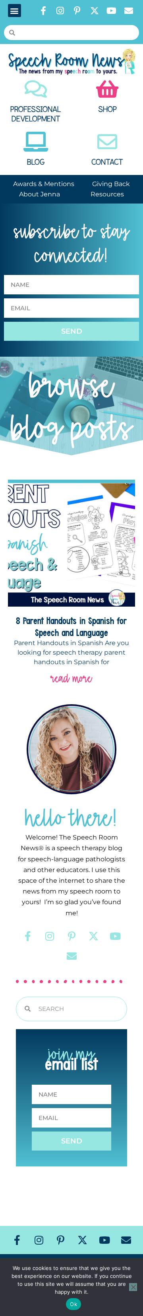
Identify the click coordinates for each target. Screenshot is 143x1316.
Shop (107, 109)
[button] (14, 10)
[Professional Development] (36, 89)
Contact (107, 162)
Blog (35, 162)
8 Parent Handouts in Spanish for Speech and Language (71, 626)
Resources (107, 194)
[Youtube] (111, 10)
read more (71, 678)
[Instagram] (60, 10)
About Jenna (39, 194)
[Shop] (107, 89)
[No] (133, 1287)
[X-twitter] (94, 10)
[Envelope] (128, 10)
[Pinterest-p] (77, 10)
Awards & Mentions (43, 184)
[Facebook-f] (43, 10)
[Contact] (107, 142)
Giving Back (111, 184)
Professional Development (35, 114)
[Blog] (36, 142)
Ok (73, 1304)
